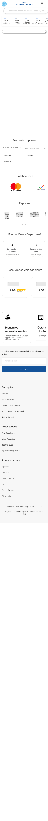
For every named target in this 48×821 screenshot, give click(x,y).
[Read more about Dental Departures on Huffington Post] (34, 214)
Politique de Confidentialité (13, 411)
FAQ (3, 484)
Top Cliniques (7, 445)
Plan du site (6, 496)
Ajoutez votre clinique (10, 450)
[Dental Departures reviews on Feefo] (15, 284)
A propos (5, 466)
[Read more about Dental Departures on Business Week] (20, 214)
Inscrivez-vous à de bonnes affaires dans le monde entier (23, 352)
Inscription (24, 369)
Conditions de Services (11, 405)
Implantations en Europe (31, 148)
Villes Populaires (8, 439)
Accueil (5, 393)
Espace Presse (8, 490)
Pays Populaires (8, 433)
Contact (5, 472)
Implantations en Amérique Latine (12, 148)
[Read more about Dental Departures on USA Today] (7, 216)
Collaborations (8, 478)
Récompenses (8, 399)
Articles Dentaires (9, 417)
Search (5, 10)
